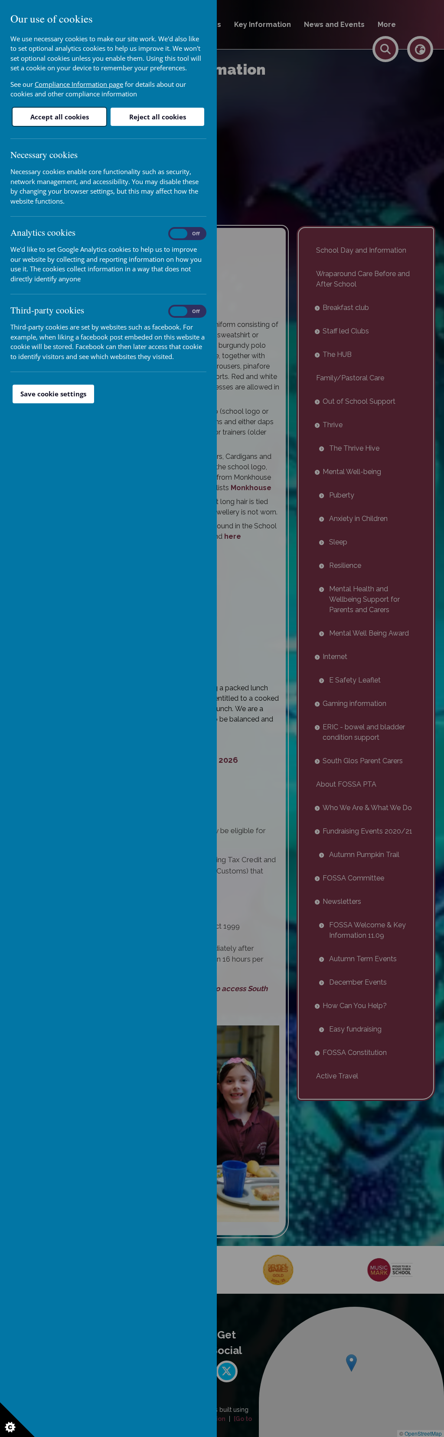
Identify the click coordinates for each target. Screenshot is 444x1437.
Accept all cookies (59, 116)
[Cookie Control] (17, 1419)
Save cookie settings (53, 393)
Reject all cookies (157, 116)
